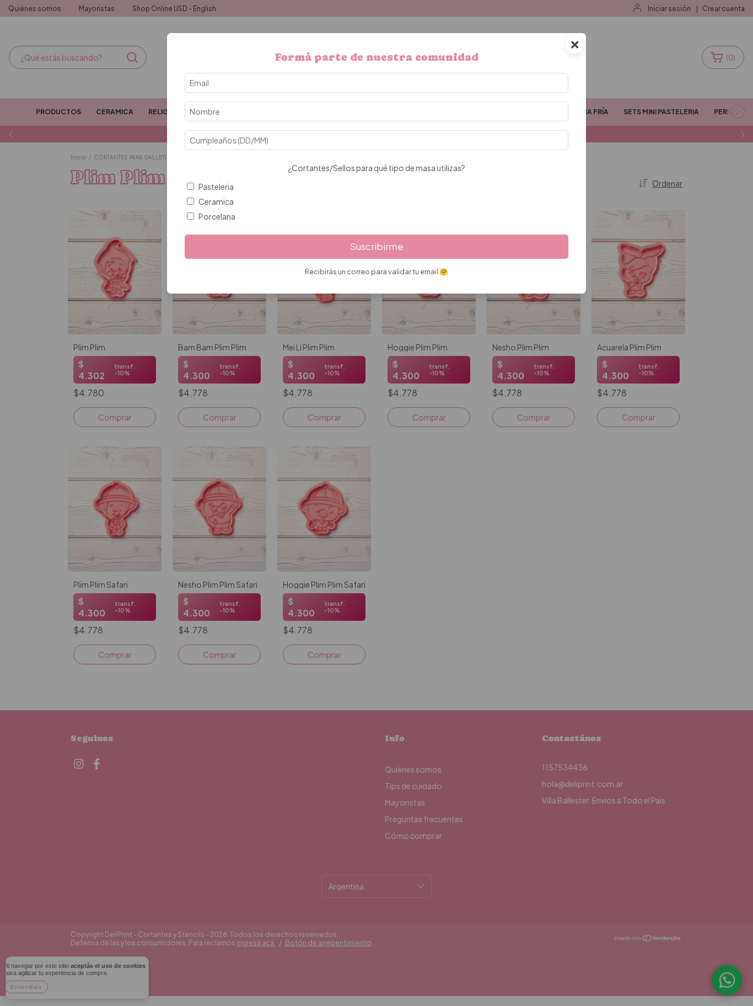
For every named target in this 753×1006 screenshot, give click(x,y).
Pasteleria (216, 186)
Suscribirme (377, 246)
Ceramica (216, 201)
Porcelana (216, 216)
